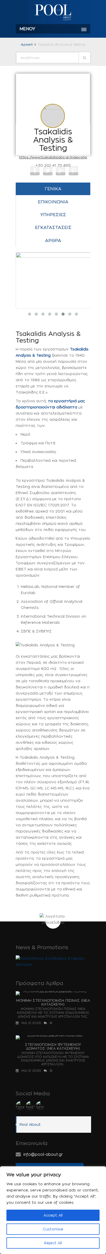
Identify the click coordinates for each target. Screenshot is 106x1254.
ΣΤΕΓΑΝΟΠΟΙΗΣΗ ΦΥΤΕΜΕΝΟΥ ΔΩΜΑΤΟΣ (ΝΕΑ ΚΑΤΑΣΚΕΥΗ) (53, 1046)
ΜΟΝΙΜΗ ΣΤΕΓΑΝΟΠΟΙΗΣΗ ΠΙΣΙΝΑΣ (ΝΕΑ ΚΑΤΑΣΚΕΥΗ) (53, 1002)
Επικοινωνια (53, 201)
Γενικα (53, 188)
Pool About (30, 1124)
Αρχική (27, 44)
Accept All (53, 1215)
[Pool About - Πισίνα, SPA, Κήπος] (53, 13)
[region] (53, 1210)
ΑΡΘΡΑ (53, 240)
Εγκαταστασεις (53, 227)
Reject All (53, 1243)
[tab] (53, 189)
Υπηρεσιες (53, 214)
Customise (53, 1229)
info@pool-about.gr (43, 1154)
